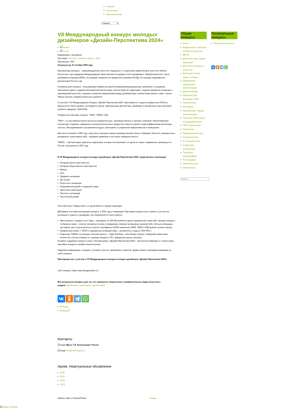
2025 (62, 376)
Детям (186, 54)
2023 (62, 384)
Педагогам (188, 129)
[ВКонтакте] (61, 298)
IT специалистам (191, 141)
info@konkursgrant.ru (75, 350)
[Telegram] (77, 298)
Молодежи (188, 106)
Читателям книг (191, 163)
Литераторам (189, 102)
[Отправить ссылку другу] (64, 51)
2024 (62, 380)
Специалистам (190, 137)
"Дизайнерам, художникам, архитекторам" (85, 285)
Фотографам (189, 160)
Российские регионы (224, 43)
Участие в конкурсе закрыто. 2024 (84, 58)
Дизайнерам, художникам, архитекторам (190, 84)
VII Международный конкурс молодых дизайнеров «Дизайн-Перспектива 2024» (110, 37)
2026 (62, 372)
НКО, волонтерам (192, 125)
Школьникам (189, 167)
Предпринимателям (193, 133)
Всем (185, 43)
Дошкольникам (190, 91)
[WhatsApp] (85, 298)
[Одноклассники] (69, 298)
